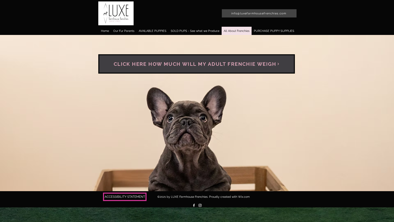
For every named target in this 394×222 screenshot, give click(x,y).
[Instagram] (200, 205)
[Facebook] (194, 205)
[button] (274, 31)
